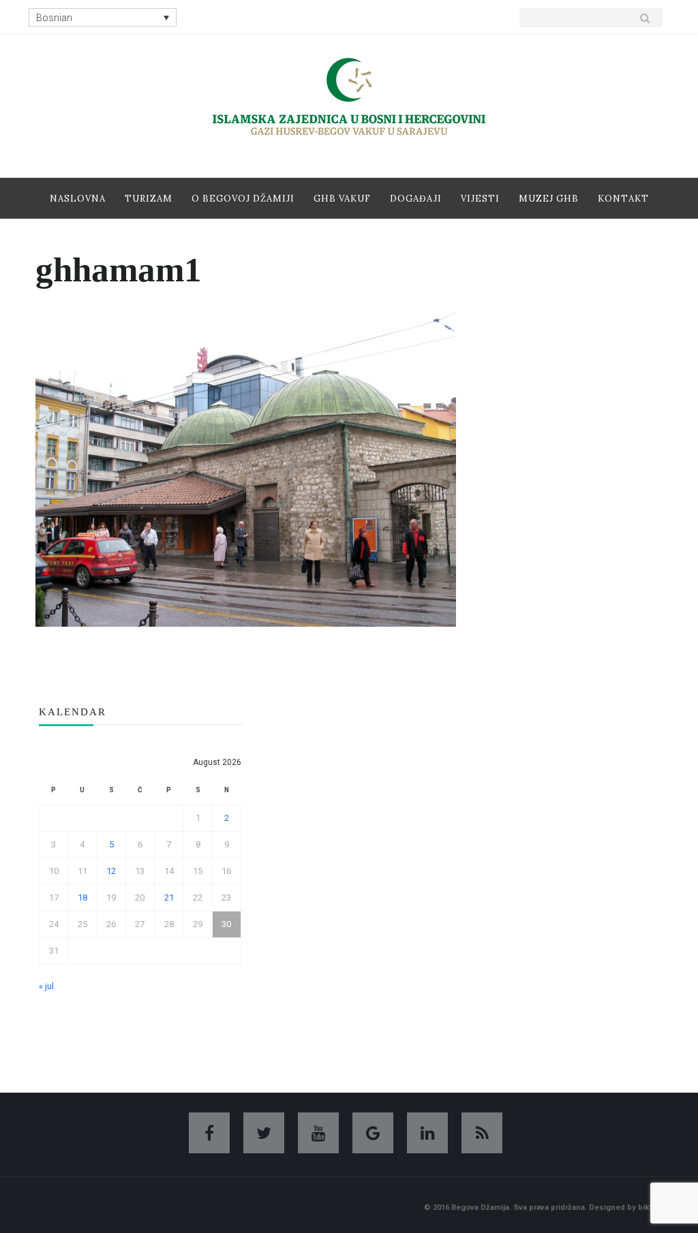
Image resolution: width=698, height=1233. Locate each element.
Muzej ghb (549, 198)
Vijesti (480, 198)
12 (111, 871)
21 (169, 897)
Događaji (416, 198)
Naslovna (78, 198)
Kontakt (623, 198)
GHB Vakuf (342, 198)
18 (82, 897)
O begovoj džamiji (243, 198)
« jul (46, 986)
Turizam (148, 198)
